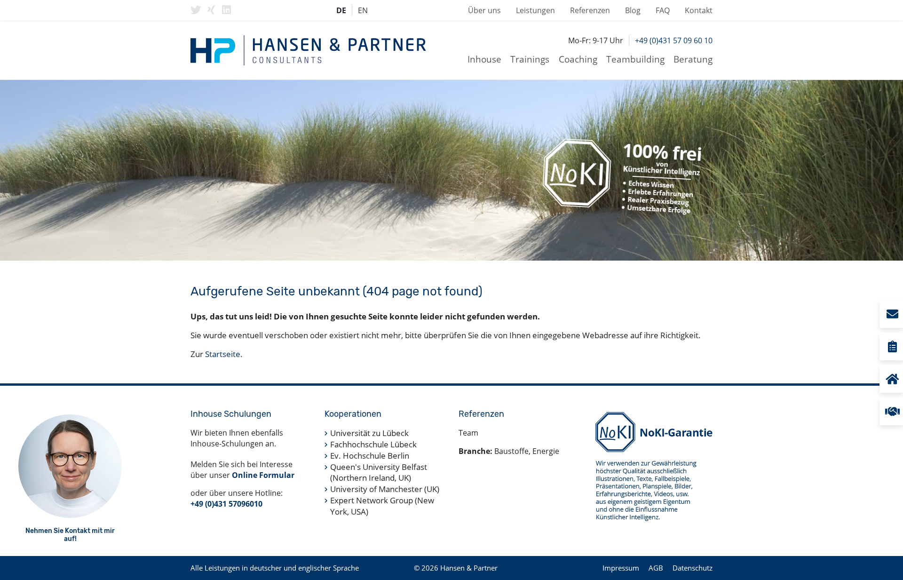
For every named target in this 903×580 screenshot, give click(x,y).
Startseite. (224, 354)
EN (363, 10)
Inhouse (484, 59)
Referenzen (590, 10)
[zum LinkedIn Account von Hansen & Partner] (226, 10)
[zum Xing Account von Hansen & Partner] (211, 10)
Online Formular (263, 475)
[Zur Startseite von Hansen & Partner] (308, 50)
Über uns (484, 10)
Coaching (578, 59)
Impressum (620, 567)
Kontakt (699, 10)
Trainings (529, 59)
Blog (633, 10)
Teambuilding (635, 59)
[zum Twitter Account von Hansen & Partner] (195, 10)
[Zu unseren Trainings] (891, 346)
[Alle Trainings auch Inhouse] (891, 379)
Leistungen (535, 10)
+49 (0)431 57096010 (226, 504)
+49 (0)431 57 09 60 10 (674, 40)
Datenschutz (693, 567)
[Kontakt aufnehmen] (891, 314)
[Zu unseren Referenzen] (891, 411)
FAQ (663, 10)
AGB (656, 567)
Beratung (693, 59)
